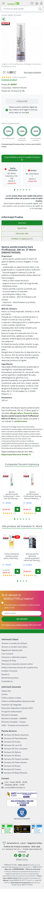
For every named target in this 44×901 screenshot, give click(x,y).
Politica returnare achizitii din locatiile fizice (19, 667)
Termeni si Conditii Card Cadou (14, 647)
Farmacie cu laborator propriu (14, 657)
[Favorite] (32, 3)
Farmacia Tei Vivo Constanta (15, 748)
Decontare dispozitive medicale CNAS (17, 708)
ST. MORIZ (12, 84)
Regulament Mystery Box (12, 650)
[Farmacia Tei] (13, 3)
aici (27, 112)
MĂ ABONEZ (22, 619)
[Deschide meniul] (3, 3)
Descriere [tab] (22, 223)
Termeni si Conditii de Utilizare (14, 643)
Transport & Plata (8, 660)
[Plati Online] (22, 859)
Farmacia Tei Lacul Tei (13, 745)
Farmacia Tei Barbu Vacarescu (16, 735)
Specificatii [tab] (22, 228)
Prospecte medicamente (11, 711)
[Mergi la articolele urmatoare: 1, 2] (14, 190)
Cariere (4, 694)
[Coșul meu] (36, 3)
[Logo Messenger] (19, 855)
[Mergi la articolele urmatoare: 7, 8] (23, 190)
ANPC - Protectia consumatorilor (15, 725)
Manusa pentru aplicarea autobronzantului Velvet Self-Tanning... (32, 557)
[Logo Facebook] (15, 855)
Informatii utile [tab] (22, 233)
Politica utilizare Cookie (11, 698)
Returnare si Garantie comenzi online (17, 664)
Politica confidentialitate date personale (18, 701)
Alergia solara (16, 413)
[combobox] (22, 8)
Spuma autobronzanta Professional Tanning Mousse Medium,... (32, 495)
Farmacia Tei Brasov (12, 766)
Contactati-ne (7, 681)
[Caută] (40, 8)
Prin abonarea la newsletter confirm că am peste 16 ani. (22, 606)
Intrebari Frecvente (9, 671)
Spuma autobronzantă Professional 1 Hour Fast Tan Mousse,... (11, 495)
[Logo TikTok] (27, 855)
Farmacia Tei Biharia (12, 755)
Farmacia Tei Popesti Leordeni (16, 759)
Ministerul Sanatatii (9, 715)
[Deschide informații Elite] (5, 476)
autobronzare (20, 421)
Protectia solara (31, 413)
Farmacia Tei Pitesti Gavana (15, 762)
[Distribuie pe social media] (3, 19)
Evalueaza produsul (9, 80)
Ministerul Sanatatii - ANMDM (14, 718)
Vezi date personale (21, 625)
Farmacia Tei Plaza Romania (15, 738)
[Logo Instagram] (23, 855)
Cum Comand (7, 653)
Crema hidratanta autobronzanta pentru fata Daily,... (12, 556)
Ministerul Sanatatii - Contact (13, 722)
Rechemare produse (9, 678)
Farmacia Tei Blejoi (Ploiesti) (15, 773)
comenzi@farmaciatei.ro (15, 787)
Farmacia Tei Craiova (12, 769)
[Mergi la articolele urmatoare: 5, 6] (20, 190)
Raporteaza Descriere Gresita (15, 454)
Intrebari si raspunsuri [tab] (22, 238)
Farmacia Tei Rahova (12, 752)
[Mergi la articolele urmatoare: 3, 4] (17, 190)
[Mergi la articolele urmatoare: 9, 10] (26, 190)
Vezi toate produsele (32, 72)
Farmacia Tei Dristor (12, 742)
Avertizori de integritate (11, 704)
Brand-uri (5, 674)
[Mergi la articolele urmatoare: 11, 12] (29, 190)
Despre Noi (6, 691)
